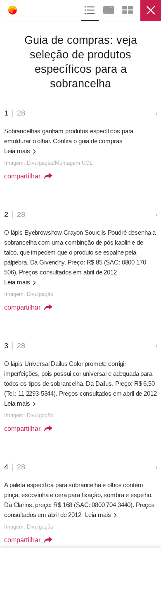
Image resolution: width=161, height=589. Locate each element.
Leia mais (18, 150)
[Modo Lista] (90, 8)
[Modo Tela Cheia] (109, 8)
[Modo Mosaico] (127, 8)
